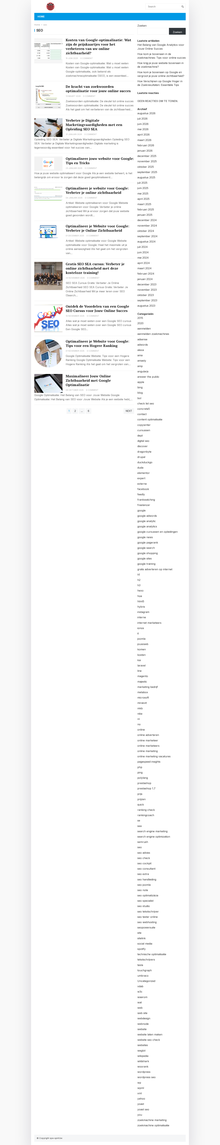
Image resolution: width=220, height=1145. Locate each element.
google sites (144, 558)
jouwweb (142, 644)
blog (140, 392)
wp (139, 1082)
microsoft (143, 697)
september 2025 (147, 172)
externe (142, 483)
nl (138, 719)
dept (140, 435)
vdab (140, 986)
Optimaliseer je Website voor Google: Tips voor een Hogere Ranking (97, 343)
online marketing (147, 751)
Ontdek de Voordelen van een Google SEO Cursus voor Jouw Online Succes (97, 308)
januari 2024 (145, 279)
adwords (142, 344)
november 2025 (147, 161)
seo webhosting (147, 922)
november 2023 (147, 289)
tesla (140, 965)
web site (142, 1013)
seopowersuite (146, 927)
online (141, 729)
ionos (140, 628)
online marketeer (147, 740)
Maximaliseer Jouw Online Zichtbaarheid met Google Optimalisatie (88, 380)
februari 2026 (145, 145)
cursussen (143, 430)
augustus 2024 (146, 241)
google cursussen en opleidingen (157, 531)
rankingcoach (145, 815)
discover (142, 446)
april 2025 (143, 198)
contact (142, 414)
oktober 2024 (145, 231)
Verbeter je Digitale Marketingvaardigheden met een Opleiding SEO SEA (94, 124)
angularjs (142, 371)
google (141, 510)
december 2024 (147, 220)
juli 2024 (142, 246)
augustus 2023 (146, 305)
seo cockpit (144, 863)
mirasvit (142, 702)
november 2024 (147, 225)
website (142, 1029)
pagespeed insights (148, 761)
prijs (139, 794)
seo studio (143, 906)
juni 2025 (142, 188)
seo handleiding (146, 879)
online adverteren (148, 735)
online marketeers (148, 745)
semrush (142, 842)
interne (141, 617)
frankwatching (146, 499)
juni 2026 (142, 124)
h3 (138, 585)
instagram (143, 612)
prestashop (144, 783)
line (139, 670)
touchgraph (144, 970)
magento (142, 676)
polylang (142, 777)
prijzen (141, 799)
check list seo (145, 403)
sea (139, 826)
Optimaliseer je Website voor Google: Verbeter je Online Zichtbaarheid (97, 228)
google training (146, 563)
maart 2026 (144, 140)
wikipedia (142, 1056)
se (138, 820)
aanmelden (144, 328)
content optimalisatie (149, 419)
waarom (142, 997)
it (138, 633)
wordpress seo (146, 1077)
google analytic (146, 521)
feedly (141, 494)
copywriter (144, 425)
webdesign (143, 1018)
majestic (142, 681)
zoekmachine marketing (152, 1120)
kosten (141, 654)
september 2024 (147, 236)
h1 (138, 574)
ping (140, 772)
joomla (141, 638)
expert (141, 478)
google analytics (147, 526)
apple (140, 382)
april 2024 (143, 263)
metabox (142, 692)
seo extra (143, 874)
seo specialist (145, 900)
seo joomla (144, 884)
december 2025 (146, 156)
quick (140, 804)
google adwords (147, 515)
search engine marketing (152, 831)
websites (142, 1045)
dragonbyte (144, 451)
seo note (142, 890)
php (139, 767)
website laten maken (149, 1034)
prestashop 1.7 (146, 788)
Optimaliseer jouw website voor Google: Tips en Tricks (100, 160)
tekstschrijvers (146, 959)
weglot (141, 1050)
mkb (140, 708)
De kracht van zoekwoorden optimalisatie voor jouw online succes (98, 88)
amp (140, 366)
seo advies (143, 852)
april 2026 (143, 134)
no (139, 724)
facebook (143, 489)
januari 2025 (144, 214)
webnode (143, 1023)
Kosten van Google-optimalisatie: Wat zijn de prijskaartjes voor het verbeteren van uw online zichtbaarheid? (98, 46)
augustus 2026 (146, 113)
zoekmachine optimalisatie (153, 1125)
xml (139, 1093)
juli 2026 (142, 118)
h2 (138, 580)
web (140, 1007)
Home (41, 16)
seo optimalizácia (147, 895)
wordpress (143, 1071)
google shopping (147, 553)
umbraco (142, 975)
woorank (142, 1066)
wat (139, 1002)
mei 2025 (142, 193)
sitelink (141, 938)
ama (140, 355)
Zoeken (142, 25)
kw (139, 660)
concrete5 (143, 408)
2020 (140, 323)
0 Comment (86, 58)
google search (146, 547)
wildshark (143, 1061)
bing (140, 387)
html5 (140, 601)
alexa (140, 350)
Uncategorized (146, 981)
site (139, 932)
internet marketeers (149, 622)
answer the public (148, 376)
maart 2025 (144, 204)
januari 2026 (145, 150)
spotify (141, 949)
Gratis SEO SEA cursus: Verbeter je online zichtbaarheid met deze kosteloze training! (95, 268)
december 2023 (146, 284)
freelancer (143, 505)
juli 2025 (142, 182)
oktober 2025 (145, 166)
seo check (143, 858)
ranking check (146, 809)
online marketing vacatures (154, 756)
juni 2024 (143, 252)
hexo (140, 590)
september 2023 (147, 300)
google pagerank (147, 542)
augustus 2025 (146, 177)
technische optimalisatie (151, 954)
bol (139, 398)
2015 (140, 318)
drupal (141, 457)
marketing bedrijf (147, 687)
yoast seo (143, 1109)
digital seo (143, 440)
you (139, 1114)
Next (129, 410)
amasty (141, 360)
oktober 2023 (145, 295)
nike (139, 713)
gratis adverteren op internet (154, 569)
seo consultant (146, 868)
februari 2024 (145, 273)
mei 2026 (142, 129)
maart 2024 (144, 268)
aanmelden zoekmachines (153, 333)
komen (141, 649)
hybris (141, 606)
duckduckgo (144, 462)
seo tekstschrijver (148, 911)
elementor (143, 473)
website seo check (148, 1039)
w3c (139, 991)
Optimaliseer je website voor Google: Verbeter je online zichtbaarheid (97, 190)
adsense (142, 339)
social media (144, 943)
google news (145, 537)
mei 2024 (143, 257)
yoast (140, 1104)
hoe (139, 596)
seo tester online (147, 916)
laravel (141, 665)
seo (139, 847)
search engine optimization (153, 836)
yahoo (141, 1098)
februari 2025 (145, 209)
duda (140, 467)
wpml (140, 1088)
